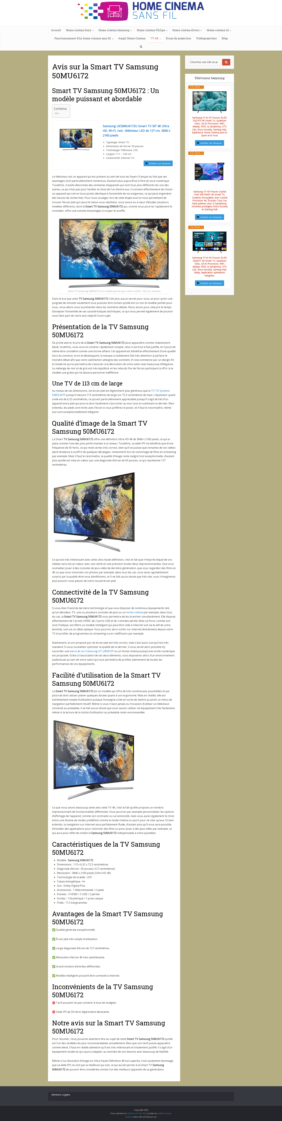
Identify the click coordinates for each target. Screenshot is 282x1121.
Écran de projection (178, 38)
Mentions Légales (60, 1094)
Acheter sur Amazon (160, 163)
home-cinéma (134, 612)
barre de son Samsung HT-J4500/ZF (92, 651)
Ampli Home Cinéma (131, 38)
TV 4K (154, 38)
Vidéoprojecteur (206, 38)
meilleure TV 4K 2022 (136, 1113)
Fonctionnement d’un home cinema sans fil (82, 38)
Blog (225, 38)
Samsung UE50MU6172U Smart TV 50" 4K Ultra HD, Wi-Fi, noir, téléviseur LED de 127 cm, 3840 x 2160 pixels (136, 130)
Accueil (56, 30)
